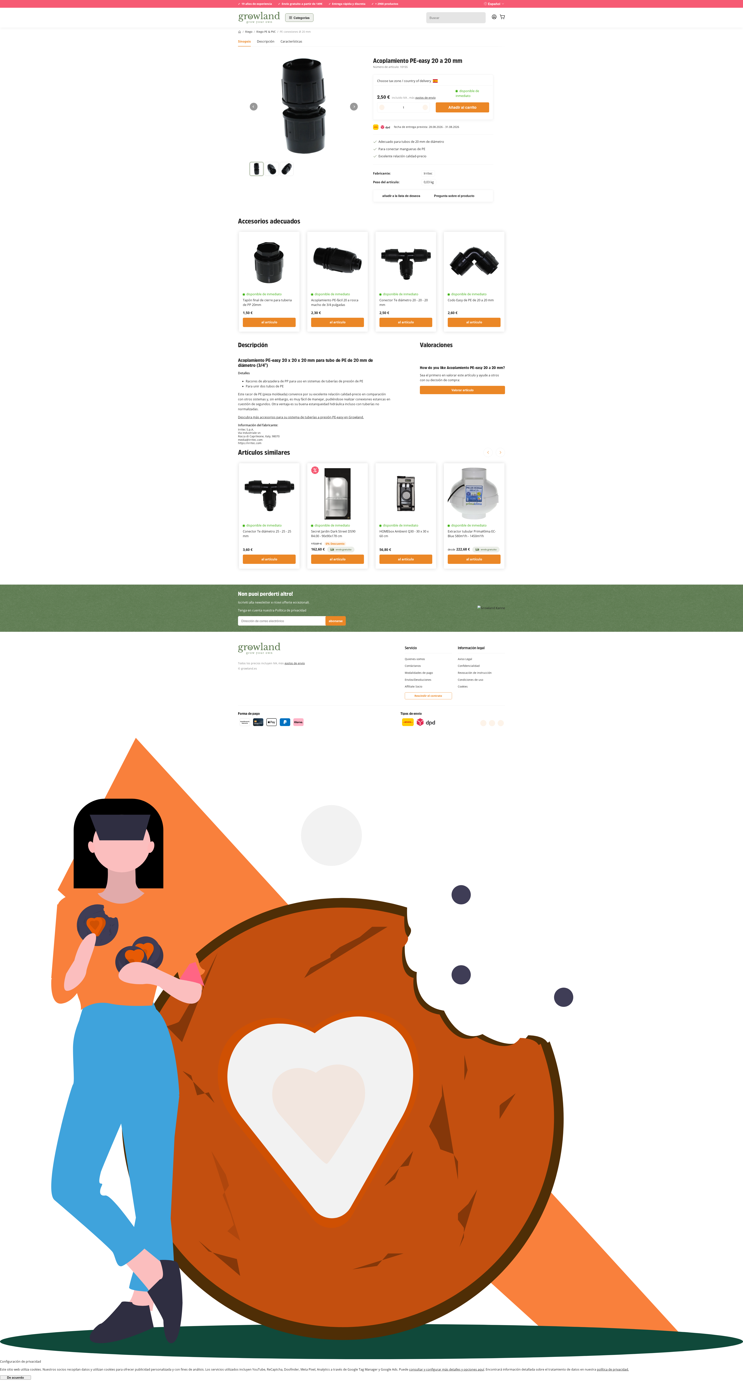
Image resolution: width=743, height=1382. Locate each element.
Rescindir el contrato (428, 696)
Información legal (471, 648)
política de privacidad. (613, 1369)
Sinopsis (244, 41)
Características (291, 41)
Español (494, 4)
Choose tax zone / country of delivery (404, 81)
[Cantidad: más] (425, 107)
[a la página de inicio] (259, 17)
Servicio (411, 648)
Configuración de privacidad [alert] (20, 1361)
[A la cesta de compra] (502, 18)
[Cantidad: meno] (381, 107)
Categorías (302, 17)
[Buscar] (481, 17)
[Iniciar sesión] (494, 18)
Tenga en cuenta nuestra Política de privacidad (272, 610)
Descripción (265, 41)
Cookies (463, 686)
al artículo (269, 322)
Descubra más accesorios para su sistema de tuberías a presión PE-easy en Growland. (301, 417)
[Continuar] (354, 106)
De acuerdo (15, 1377)
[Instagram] (501, 723)
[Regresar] (254, 106)
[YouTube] (492, 723)
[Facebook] (483, 723)
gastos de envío (425, 97)
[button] (256, 169)
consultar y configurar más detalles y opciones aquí (446, 1369)
